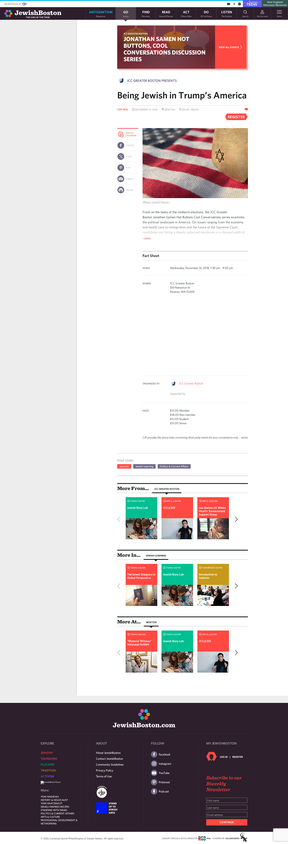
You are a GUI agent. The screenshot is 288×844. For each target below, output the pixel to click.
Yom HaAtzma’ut (51, 803)
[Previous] (120, 519)
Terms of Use (104, 776)
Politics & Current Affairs (174, 466)
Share (130, 145)
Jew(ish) (124, 466)
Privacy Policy (104, 770)
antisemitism (100, 13)
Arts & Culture (50, 816)
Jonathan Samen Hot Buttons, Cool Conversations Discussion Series (165, 48)
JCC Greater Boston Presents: (152, 80)
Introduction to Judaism (208, 576)
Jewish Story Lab (137, 507)
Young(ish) (49, 758)
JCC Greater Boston (191, 383)
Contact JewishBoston (109, 758)
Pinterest (164, 782)
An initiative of (12, 4)
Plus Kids (47, 764)
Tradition (48, 770)
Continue (227, 822)
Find (146, 13)
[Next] (235, 519)
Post (129, 156)
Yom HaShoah (50, 796)
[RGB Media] (204, 838)
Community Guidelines (110, 764)
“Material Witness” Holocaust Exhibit (139, 642)
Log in (223, 756)
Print (130, 190)
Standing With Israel (54, 809)
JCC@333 (169, 507)
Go (126, 13)
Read (166, 13)
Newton (151, 622)
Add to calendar (131, 134)
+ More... (147, 238)
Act (186, 13)
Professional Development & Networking (59, 822)
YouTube (164, 773)
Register (237, 756)
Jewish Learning (144, 466)
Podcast (164, 791)
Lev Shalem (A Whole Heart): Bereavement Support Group (212, 511)
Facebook (164, 754)
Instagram (165, 763)
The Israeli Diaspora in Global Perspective (141, 576)
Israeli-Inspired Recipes (55, 806)
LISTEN (226, 13)
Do (206, 13)
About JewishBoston (108, 752)
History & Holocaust (54, 799)
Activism (47, 776)
